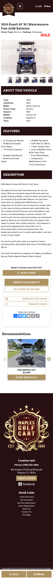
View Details (25, 377)
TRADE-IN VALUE (37, 304)
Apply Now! (28, 272)
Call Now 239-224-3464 (26, 289)
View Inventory (26, 497)
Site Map (26, 515)
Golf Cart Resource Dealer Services (29, 568)
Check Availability (26, 282)
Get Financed (26, 500)
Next (48, 358)
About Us (27, 509)
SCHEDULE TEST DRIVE (34, 298)
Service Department (26, 503)
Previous (4, 358)
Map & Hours (27, 478)
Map (48, 6)
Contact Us (26, 512)
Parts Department (26, 506)
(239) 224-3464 (31, 464)
